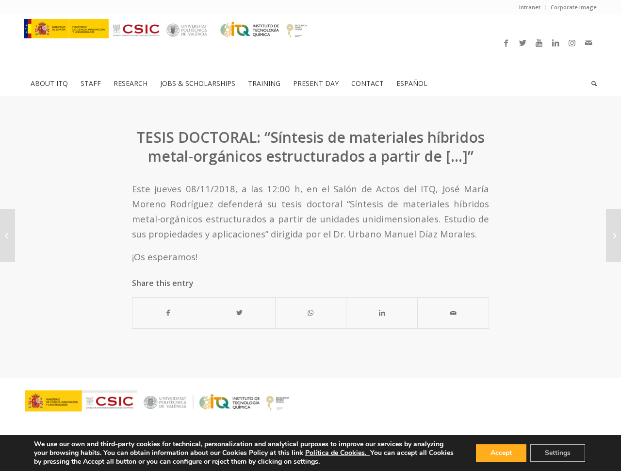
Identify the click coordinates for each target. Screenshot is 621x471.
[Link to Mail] (588, 42)
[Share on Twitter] (239, 313)
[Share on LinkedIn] (381, 313)
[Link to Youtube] (539, 42)
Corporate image (574, 7)
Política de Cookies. (337, 452)
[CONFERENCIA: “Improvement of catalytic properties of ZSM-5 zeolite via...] (7, 235)
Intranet (529, 7)
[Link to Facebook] (506, 42)
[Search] (591, 83)
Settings (558, 452)
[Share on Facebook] (168, 313)
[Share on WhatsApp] (311, 313)
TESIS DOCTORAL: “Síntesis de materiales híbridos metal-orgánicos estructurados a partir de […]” (310, 146)
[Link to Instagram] (572, 42)
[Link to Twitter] (522, 42)
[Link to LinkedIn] (555, 42)
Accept (501, 452)
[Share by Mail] (453, 313)
